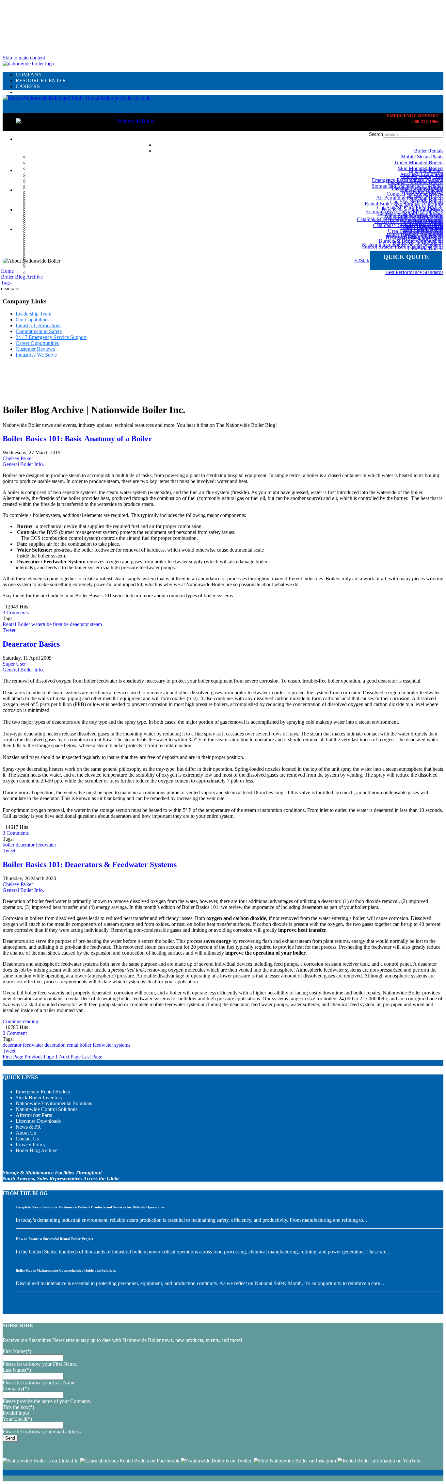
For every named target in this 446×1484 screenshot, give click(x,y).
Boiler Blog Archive (36, 1150)
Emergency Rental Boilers (43, 1091)
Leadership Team (33, 313)
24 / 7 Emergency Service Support (51, 337)
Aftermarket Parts (34, 1115)
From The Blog (25, 1193)
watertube (41, 624)
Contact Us (27, 1138)
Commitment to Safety (39, 331)
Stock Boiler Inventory (39, 1097)
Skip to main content (24, 57)
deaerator (79, 624)
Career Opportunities (37, 343)
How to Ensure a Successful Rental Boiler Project (54, 1239)
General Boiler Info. (23, 464)
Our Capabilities (32, 319)
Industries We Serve (36, 355)
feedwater (46, 844)
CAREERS (28, 86)
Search (376, 134)
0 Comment (15, 1033)
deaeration (55, 1045)
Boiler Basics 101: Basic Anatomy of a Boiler (77, 438)
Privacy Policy (31, 1144)
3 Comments (16, 612)
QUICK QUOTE (406, 256)
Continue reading (20, 1021)
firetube (61, 624)
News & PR (28, 1127)
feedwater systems (111, 1045)
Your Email (17, 1419)
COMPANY (29, 74)
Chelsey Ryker (18, 458)
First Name (17, 1351)
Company (16, 1388)
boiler (8, 844)
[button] (77, 98)
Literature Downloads (38, 1121)
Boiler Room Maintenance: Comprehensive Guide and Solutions (66, 1270)
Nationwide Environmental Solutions (54, 1103)
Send (10, 1438)
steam (96, 624)
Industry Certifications (38, 325)
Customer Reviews (35, 349)
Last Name (17, 1370)
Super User (14, 664)
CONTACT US (32, 92)
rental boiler (79, 1045)
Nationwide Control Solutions (46, 1109)
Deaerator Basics (31, 644)
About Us (26, 1133)
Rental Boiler (16, 624)
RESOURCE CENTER (41, 80)
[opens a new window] (41, 1460)
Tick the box (18, 1407)
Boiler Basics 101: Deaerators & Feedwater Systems (90, 864)
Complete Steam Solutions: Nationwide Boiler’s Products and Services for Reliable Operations (90, 1207)
